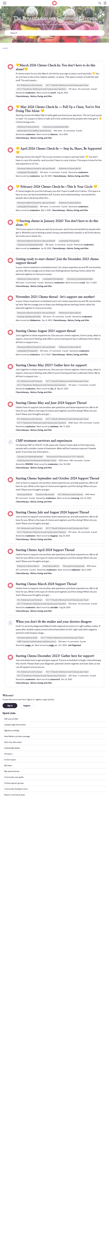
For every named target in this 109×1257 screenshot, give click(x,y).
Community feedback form (16, 789)
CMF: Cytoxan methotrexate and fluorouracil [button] (36, 641)
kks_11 (53, 388)
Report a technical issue (14, 794)
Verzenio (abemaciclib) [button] (27, 637)
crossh (82, 282)
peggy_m (29, 645)
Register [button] (27, 705)
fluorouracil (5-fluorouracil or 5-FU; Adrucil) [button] (65, 456)
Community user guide (14, 777)
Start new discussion (13, 742)
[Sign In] (104, 3)
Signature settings (11, 730)
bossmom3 (55, 679)
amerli (53, 92)
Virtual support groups (14, 783)
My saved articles (11, 771)
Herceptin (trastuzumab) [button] (73, 566)
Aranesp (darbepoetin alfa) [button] (28, 316)
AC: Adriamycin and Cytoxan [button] (29, 85)
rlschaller (54, 607)
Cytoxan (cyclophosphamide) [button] (55, 127)
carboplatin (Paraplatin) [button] (27, 172)
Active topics (10, 759)
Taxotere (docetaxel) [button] (45, 494)
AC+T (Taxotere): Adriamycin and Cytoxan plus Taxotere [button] (41, 89)
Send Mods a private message (17, 736)
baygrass (54, 535)
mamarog (75, 498)
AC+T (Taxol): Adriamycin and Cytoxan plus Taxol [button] (67, 85)
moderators (30, 92)
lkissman (54, 134)
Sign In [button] (10, 705)
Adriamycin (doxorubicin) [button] (28, 127)
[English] (54, 3)
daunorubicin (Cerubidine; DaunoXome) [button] (34, 130)
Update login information (15, 724)
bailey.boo (76, 569)
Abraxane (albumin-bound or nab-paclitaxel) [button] (36, 168)
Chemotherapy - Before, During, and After (34, 96)
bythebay (54, 426)
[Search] (99, 3)
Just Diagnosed (74, 645)
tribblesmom (35, 320)
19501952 (29, 464)
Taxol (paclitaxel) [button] (24, 494)
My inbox (8, 765)
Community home (12, 748)
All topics (8, 754)
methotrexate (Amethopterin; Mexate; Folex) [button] (36, 460)
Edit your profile (11, 719)
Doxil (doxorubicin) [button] (51, 566)
